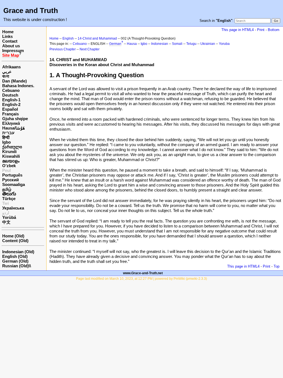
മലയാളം (10, 161)
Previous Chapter (62, 49)
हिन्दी (5, 137)
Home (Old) (13, 236)
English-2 (11, 104)
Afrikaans (11, 66)
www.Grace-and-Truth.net (143, 273)
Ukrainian (207, 44)
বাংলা (5, 76)
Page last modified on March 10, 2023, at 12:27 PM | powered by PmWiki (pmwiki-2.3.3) (141, 279)
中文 (6, 222)
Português (12, 175)
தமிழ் (6, 189)
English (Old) (15, 256)
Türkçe (8, 198)
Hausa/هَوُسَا (13, 128)
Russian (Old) (15, 265)
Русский (10, 179)
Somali (177, 44)
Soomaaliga (13, 184)
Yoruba (224, 44)
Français (10, 114)
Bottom (273, 30)
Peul (6, 170)
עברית (8, 132)
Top (276, 266)
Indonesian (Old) (18, 251)
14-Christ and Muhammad (97, 38)
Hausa (132, 44)
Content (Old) (15, 240)
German (115, 44)
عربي (7, 71)
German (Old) (15, 261)
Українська (13, 208)
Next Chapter (89, 49)
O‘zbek (9, 165)
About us (11, 45)
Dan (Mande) (14, 81)
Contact (9, 41)
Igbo (6, 142)
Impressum (13, 50)
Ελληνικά (11, 123)
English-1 (11, 99)
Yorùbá (9, 217)
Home (8, 31)
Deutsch (10, 95)
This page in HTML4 (237, 30)
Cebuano (11, 90)
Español (10, 109)
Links (7, 36)
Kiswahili (11, 156)
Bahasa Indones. (18, 85)
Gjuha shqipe (15, 118)
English (68, 38)
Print (260, 30)
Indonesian (159, 44)
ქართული (12, 146)
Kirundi (9, 151)
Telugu (191, 44)
